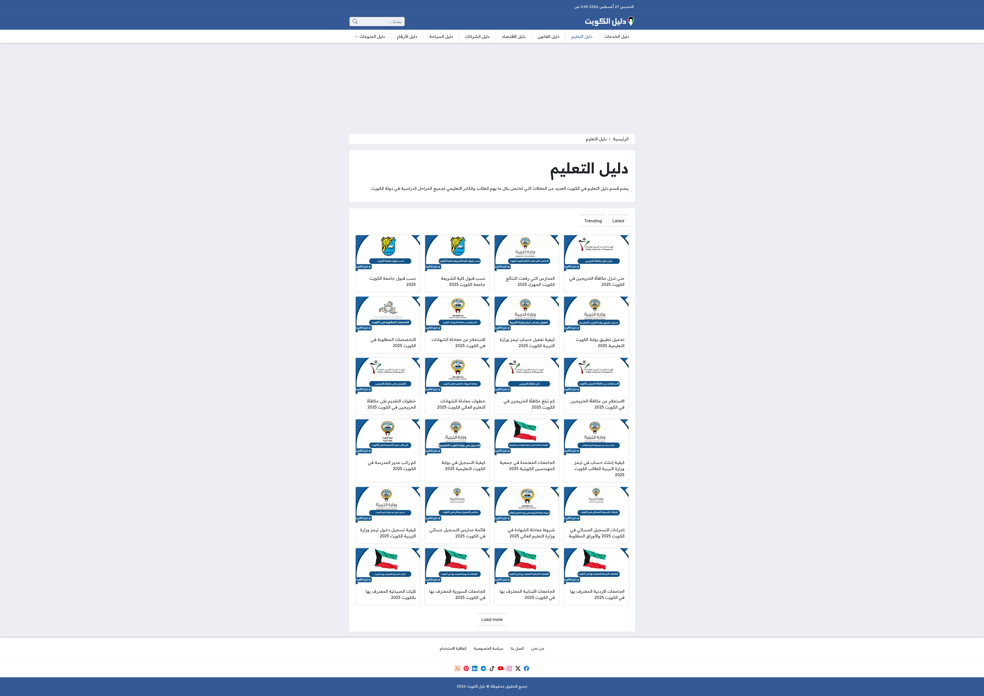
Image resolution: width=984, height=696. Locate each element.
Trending (593, 220)
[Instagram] (509, 668)
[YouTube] (500, 668)
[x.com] (517, 668)
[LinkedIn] (474, 668)
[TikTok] (492, 668)
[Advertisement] (492, 85)
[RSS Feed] (457, 668)
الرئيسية (621, 138)
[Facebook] (526, 668)
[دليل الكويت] (609, 21)
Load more (492, 619)
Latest (618, 220)
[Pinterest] (466, 668)
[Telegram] (483, 668)
